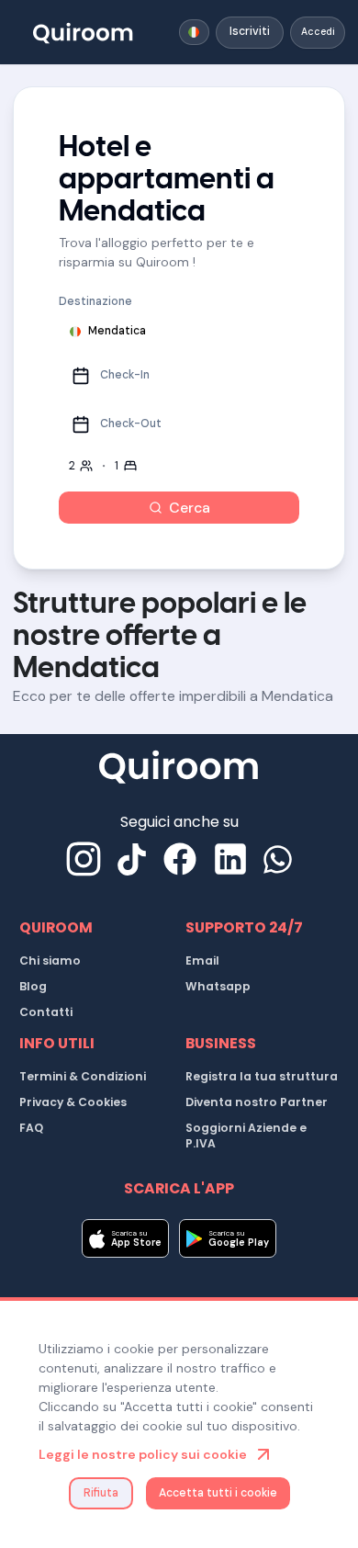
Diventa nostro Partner (256, 1102)
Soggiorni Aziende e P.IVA (246, 1136)
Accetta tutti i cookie (218, 1493)
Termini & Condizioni (82, 1076)
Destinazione (95, 301)
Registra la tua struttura (261, 1076)
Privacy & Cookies (73, 1102)
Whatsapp (218, 986)
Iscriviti (249, 31)
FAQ (31, 1128)
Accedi (318, 32)
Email (202, 960)
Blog (33, 986)
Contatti (46, 1012)
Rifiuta (101, 1493)
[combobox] (194, 32)
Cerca (189, 507)
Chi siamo (50, 960)
